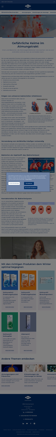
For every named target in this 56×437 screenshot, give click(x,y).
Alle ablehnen (29, 183)
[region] (28, 182)
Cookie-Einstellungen (14, 183)
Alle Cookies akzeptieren (31, 187)
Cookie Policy (28, 179)
